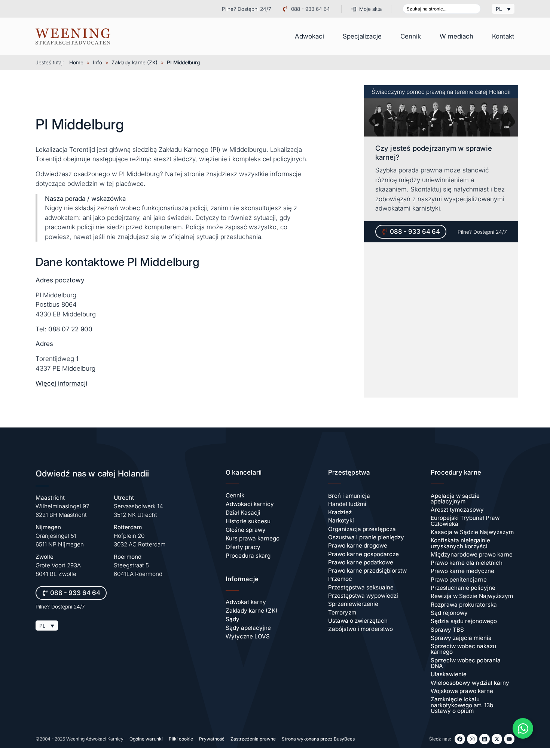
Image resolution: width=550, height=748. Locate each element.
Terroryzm (342, 612)
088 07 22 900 (70, 329)
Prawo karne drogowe (357, 545)
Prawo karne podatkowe (360, 562)
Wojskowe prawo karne (462, 691)
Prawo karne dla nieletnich (466, 562)
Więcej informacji (61, 383)
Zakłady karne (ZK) (134, 62)
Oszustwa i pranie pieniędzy (366, 537)
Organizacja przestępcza (362, 529)
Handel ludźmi (347, 504)
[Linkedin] (484, 739)
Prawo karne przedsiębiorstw (367, 570)
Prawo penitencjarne (459, 579)
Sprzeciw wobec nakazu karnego (463, 649)
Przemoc (340, 578)
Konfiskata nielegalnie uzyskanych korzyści (460, 543)
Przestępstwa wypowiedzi (363, 595)
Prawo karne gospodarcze (363, 554)
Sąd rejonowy (449, 612)
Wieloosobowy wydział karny (470, 682)
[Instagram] (472, 739)
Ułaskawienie (449, 674)
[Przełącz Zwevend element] (523, 728)
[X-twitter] (497, 739)
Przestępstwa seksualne (361, 587)
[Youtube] (509, 739)
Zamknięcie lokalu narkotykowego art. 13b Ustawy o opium (462, 705)
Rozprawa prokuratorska (464, 604)
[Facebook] (460, 739)
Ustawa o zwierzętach (358, 620)
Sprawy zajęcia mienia (461, 637)
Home (76, 62)
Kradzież (340, 512)
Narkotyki (341, 520)
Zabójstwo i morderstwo (360, 628)
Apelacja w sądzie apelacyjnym (455, 498)
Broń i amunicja (349, 495)
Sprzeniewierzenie (353, 603)
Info (97, 62)
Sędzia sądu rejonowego (464, 621)
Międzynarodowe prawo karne (472, 554)
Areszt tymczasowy (457, 509)
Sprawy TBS (447, 629)
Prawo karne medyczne (462, 570)
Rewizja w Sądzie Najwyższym (472, 596)
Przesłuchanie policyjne (463, 587)
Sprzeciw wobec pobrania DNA (466, 663)
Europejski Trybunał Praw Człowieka (465, 520)
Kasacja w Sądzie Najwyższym (472, 532)
